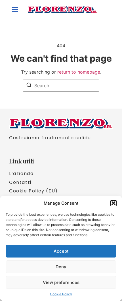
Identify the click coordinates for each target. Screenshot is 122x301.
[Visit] (108, 9)
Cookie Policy (61, 294)
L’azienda (21, 174)
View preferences (61, 282)
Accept (61, 251)
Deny (61, 266)
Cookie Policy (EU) (33, 191)
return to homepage (78, 72)
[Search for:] (61, 86)
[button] (113, 203)
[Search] (29, 86)
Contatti (20, 182)
